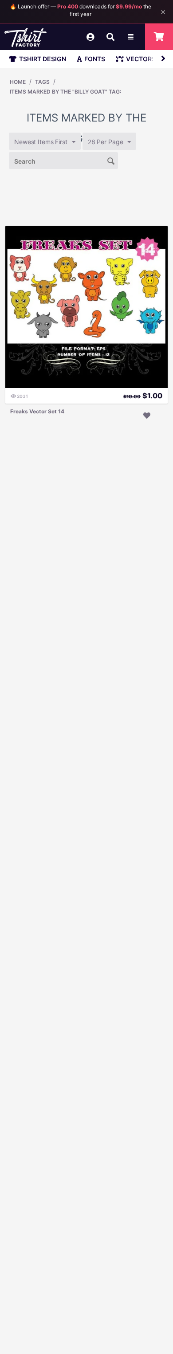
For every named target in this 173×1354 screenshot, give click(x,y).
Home (18, 81)
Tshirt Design (42, 59)
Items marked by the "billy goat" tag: (65, 91)
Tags (42, 81)
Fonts (94, 59)
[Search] (111, 160)
